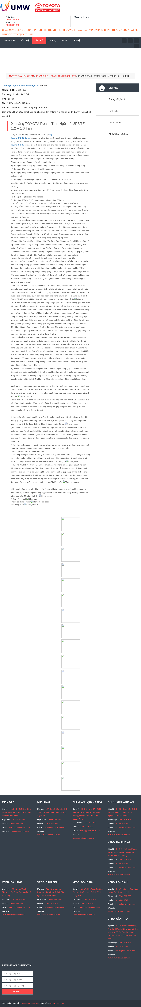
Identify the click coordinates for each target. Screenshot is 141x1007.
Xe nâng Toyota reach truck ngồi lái (20, 85)
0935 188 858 (52, 823)
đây (50, 134)
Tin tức (64, 40)
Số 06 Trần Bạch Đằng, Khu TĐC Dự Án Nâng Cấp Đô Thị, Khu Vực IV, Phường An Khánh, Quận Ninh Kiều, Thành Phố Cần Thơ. (123, 932)
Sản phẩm (39, 40)
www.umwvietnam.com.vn (48, 835)
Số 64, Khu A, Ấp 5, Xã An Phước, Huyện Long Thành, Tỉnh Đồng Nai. (88, 892)
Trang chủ (10, 40)
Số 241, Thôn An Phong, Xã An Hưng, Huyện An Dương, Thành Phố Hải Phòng (123, 852)
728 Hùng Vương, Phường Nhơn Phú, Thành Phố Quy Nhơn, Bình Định (50, 892)
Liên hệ (76, 40)
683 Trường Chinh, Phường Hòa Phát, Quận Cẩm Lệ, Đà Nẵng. (17, 892)
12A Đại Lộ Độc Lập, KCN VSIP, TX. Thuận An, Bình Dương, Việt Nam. (52, 812)
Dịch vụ (52, 40)
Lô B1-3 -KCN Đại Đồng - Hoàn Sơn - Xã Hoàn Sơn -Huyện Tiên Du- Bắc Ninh (17, 812)
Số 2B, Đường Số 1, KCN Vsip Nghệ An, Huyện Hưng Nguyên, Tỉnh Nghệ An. (123, 812)
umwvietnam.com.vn (20, 831)
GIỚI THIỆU (25, 40)
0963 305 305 (12, 19)
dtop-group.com (57, 1003)
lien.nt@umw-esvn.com (19, 827)
